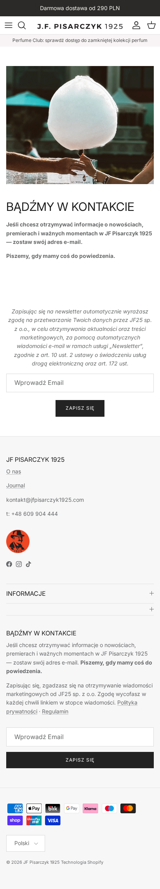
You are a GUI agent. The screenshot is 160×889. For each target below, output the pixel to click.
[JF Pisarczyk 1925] (80, 25)
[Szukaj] (25, 25)
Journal (15, 485)
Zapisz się (80, 408)
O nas (13, 471)
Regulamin (55, 711)
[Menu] (8, 25)
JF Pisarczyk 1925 (41, 862)
